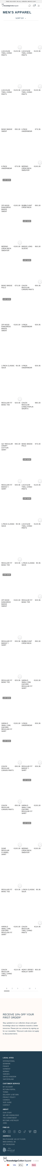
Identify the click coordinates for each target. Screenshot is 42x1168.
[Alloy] (36, 923)
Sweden (6, 1074)
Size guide (7, 1102)
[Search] (29, 6)
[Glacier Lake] (12, 362)
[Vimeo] (29, 1131)
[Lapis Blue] (29, 676)
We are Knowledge (11, 1115)
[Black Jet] (9, 47)
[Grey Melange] (6, 201)
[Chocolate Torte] (36, 162)
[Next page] (35, 988)
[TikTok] (24, 1131)
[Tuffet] (2, 47)
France (6, 1066)
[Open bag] (34, 6)
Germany (6, 1069)
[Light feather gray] (16, 47)
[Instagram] (9, 1131)
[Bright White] (2, 281)
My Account (8, 1087)
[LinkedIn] (35, 1131)
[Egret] (36, 281)
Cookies (6, 1100)
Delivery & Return (11, 1095)
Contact (6, 1105)
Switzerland (8, 1079)
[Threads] (14, 1131)
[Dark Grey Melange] (26, 162)
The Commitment (10, 1118)
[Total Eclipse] (12, 47)
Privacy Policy (9, 1097)
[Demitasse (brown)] (9, 844)
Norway (6, 1071)
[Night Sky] (9, 362)
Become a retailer (11, 1120)
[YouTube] (19, 1131)
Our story (7, 1113)
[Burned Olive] (26, 281)
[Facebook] (4, 1131)
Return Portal (9, 1089)
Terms (5, 1092)
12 (29, 988)
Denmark (6, 1064)
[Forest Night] (6, 47)
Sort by (20, 18)
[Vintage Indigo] (32, 162)
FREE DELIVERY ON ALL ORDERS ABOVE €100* (21, 1)
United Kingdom (9, 1077)
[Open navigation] (39, 6)
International (9, 1061)
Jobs (5, 1123)
